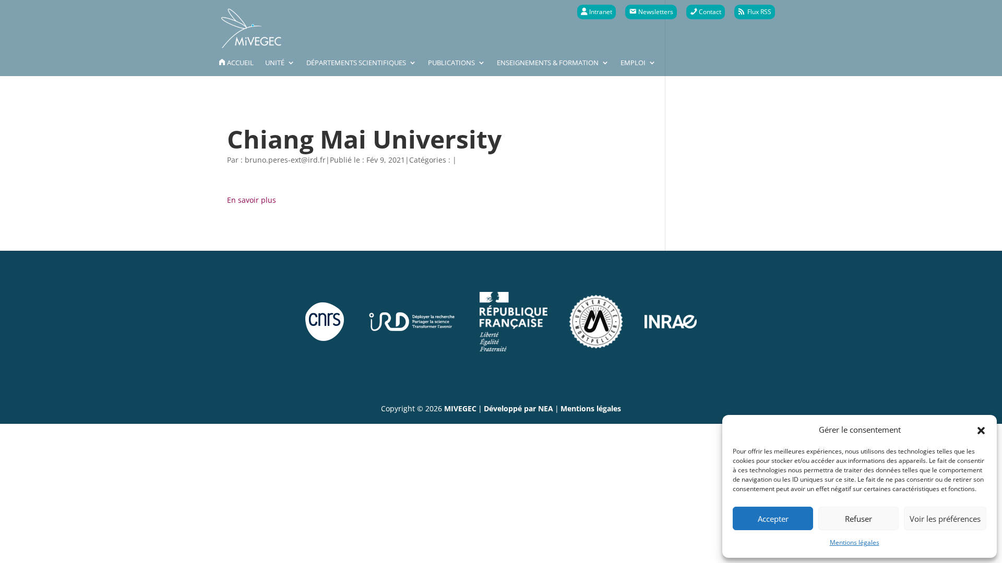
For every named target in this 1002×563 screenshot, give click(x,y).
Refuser (858, 518)
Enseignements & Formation (548, 63)
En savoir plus (251, 200)
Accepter (773, 518)
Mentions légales (854, 542)
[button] (981, 429)
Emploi (633, 63)
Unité (274, 63)
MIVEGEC (460, 408)
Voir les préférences (945, 518)
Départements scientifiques (356, 63)
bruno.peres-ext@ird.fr (285, 160)
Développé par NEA (518, 408)
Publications (451, 63)
